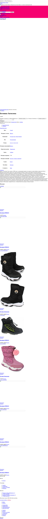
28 (14, 142)
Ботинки (11, 164)
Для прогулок (12, 136)
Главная (1, 109)
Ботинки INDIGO (4, 212)
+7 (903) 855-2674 (5, 496)
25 (10, 142)
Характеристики (5, 125)
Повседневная (19, 136)
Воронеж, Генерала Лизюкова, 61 (9, 495)
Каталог (4, 480)
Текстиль (12, 158)
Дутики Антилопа (4, 311)
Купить (4, 215)
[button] (2, 209)
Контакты (4, 488)
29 (16, 142)
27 (13, 142)
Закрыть (1, 210)
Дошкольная (12, 149)
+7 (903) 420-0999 (5, 493)
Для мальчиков (13, 139)
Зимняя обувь (6, 109)
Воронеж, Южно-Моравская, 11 (8, 492)
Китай (11, 161)
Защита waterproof (17, 158)
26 (11, 142)
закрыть (1, 518)
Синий (11, 130)
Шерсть (11, 133)
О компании (4, 486)
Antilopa (21, 122)
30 (17, 142)
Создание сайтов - (5, 500)
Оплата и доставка (6, 487)
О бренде (4, 126)
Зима (11, 168)
